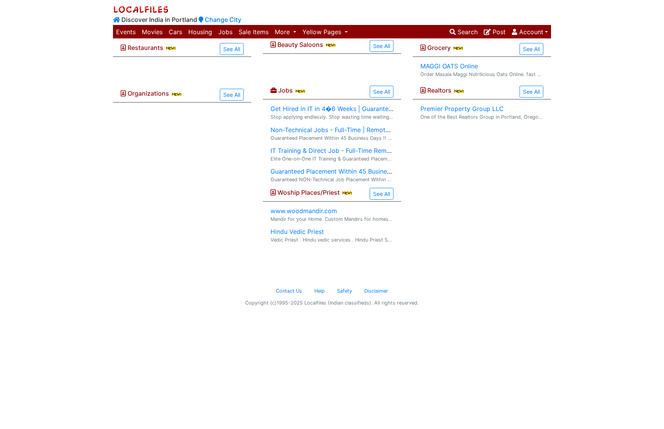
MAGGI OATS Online (449, 66)
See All (231, 49)
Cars (175, 32)
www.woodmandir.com (304, 211)
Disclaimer (376, 291)
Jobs (225, 32)
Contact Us (289, 291)
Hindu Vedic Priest (297, 231)
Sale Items (254, 32)
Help (319, 291)
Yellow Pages (322, 32)
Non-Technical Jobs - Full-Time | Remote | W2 (337, 130)
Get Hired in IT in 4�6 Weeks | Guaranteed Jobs (341, 109)
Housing (200, 32)
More (283, 32)
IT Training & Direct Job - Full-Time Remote (333, 150)
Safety (344, 291)
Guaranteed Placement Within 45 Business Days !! (343, 171)
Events (126, 32)
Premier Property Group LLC (462, 109)
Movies (152, 32)
